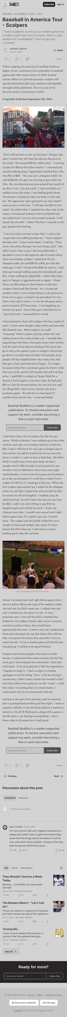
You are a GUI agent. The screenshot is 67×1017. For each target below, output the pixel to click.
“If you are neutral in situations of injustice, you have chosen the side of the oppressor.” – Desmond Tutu (25, 912)
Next (56, 776)
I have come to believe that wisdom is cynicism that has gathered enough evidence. (22, 935)
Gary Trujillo (15, 826)
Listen (60, 50)
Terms (40, 994)
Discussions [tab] (26, 868)
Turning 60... (10, 929)
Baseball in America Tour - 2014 (22, 14)
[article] (33, 886)
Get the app (49, 1002)
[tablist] (15, 798)
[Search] (61, 868)
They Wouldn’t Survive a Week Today (22, 878)
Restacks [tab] (23, 797)
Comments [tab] (9, 797)
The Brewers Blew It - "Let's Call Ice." (23, 904)
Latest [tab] (14, 868)
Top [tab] (6, 868)
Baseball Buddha (18, 49)
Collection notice (53, 994)
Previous (12, 776)
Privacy (31, 994)
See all (9, 951)
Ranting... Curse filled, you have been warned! (22, 886)
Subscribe (49, 4)
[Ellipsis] (62, 826)
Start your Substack (25, 1002)
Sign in (60, 4)
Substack (18, 1010)
